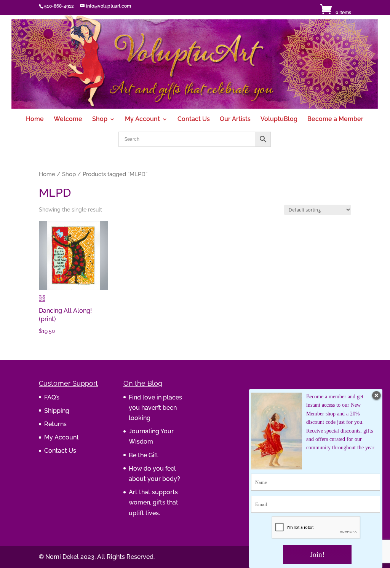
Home (35, 119)
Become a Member (335, 119)
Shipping (56, 410)
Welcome (68, 119)
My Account (142, 119)
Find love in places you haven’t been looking (155, 408)
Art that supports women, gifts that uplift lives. (153, 502)
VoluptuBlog (279, 119)
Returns (55, 424)
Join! (317, 554)
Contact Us (193, 119)
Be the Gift (143, 455)
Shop (99, 119)
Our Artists (235, 119)
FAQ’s (51, 397)
